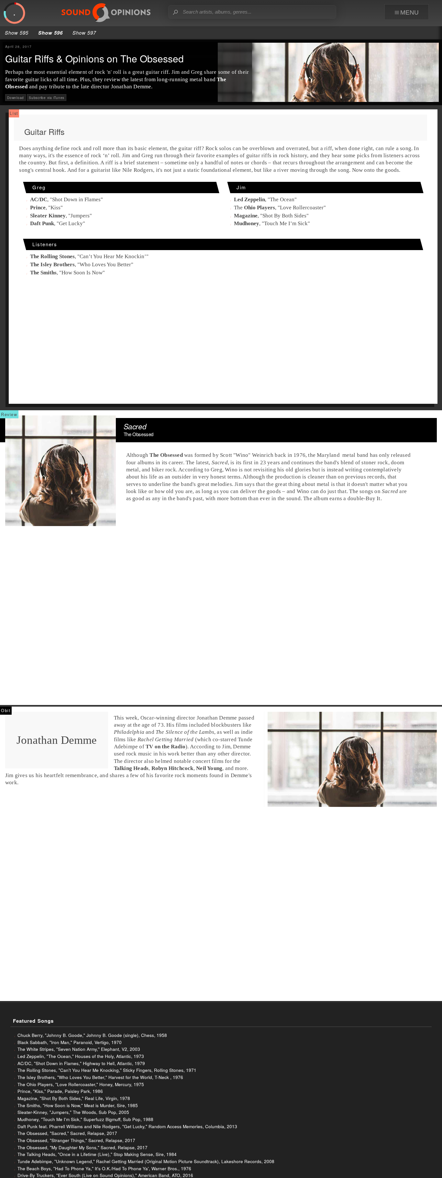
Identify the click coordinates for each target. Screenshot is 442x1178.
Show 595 (16, 32)
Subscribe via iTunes (46, 97)
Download (15, 97)
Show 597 (84, 32)
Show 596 (50, 32)
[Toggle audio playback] (14, 13)
